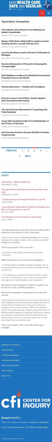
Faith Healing (7, 371)
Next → (29, 156)
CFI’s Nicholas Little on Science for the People (21, 217)
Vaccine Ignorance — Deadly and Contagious (23, 86)
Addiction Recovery (10, 365)
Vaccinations (7, 350)
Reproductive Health (10, 345)
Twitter (33, 422)
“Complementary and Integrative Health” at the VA (23, 199)
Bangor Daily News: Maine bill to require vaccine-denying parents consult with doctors (25, 42)
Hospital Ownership (10, 355)
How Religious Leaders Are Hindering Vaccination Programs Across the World (25, 76)
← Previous (10, 150)
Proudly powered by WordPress (13, 439)
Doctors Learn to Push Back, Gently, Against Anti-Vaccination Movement (23, 99)
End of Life (6, 376)
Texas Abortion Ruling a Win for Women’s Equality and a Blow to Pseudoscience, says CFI (25, 208)
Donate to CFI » (11, 417)
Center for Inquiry (20, 35)
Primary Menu (48, 13)
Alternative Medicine (10, 360)
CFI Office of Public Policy (37, 427)
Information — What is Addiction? (16, 182)
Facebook (44, 422)
